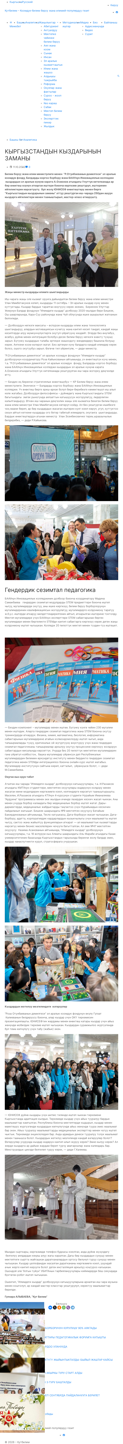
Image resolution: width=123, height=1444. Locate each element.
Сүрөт (89, 34)
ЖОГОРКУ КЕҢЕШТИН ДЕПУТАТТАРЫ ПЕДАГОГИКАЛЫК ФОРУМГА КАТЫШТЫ (56, 1337)
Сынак (48, 53)
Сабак (47, 107)
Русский (27, 2)
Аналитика (32, 22)
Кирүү (114, 5)
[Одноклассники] (59, 1307)
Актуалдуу (50, 30)
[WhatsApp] (64, 1307)
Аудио (89, 26)
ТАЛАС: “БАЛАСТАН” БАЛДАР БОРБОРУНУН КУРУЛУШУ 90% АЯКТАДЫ (52, 1328)
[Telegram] (73, 1307)
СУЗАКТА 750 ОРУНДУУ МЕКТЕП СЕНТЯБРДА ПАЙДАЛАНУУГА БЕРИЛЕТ (53, 1395)
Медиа (84, 22)
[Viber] (68, 1307)
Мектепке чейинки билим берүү (52, 37)
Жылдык (49, 126)
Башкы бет (16, 139)
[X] (55, 1307)
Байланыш (110, 22)
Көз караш (50, 103)
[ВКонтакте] (50, 1307)
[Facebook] (117, 12)
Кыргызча (16, 2)
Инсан (47, 57)
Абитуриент (51, 26)
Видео (89, 30)
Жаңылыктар (47, 22)
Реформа (49, 84)
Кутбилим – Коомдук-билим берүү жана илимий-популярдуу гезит (47, 10)
